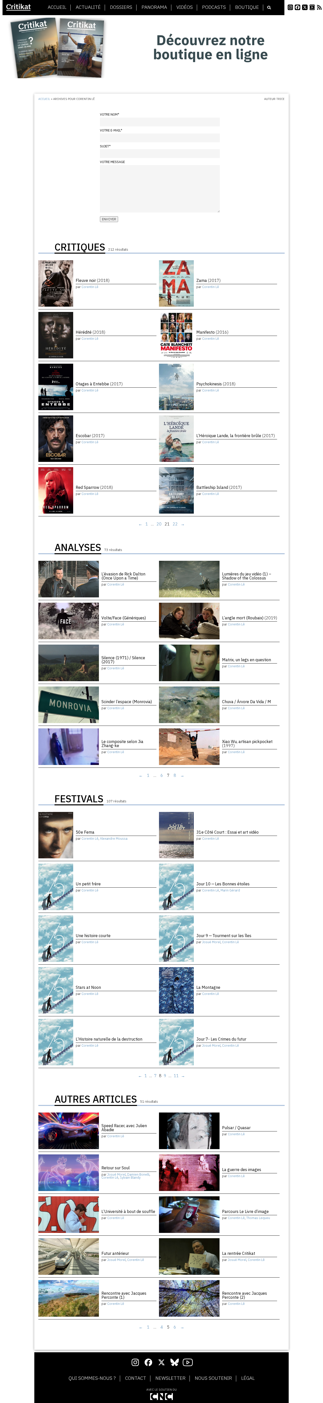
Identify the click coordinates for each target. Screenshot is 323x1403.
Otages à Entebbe (99, 383)
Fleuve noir (93, 280)
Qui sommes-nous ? (92, 1378)
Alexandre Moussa (113, 838)
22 (175, 523)
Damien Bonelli (138, 1174)
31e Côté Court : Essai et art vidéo (227, 832)
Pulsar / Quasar (236, 1127)
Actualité (88, 7)
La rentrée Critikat (238, 1253)
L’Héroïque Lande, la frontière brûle (235, 435)
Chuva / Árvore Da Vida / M (246, 701)
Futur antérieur (115, 1253)
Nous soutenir (213, 1378)
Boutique (247, 7)
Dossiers (121, 7)
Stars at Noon (88, 987)
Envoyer (109, 219)
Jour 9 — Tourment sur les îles (223, 935)
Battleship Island (219, 487)
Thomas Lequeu (258, 1218)
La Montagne (208, 987)
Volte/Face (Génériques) (123, 617)
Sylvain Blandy (130, 1177)
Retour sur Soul (115, 1167)
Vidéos (184, 7)
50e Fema (85, 832)
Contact (135, 1378)
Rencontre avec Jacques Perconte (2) (244, 1295)
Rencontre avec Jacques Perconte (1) (123, 1295)
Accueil (57, 7)
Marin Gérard (230, 890)
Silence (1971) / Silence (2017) (123, 659)
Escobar (90, 435)
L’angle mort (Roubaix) (249, 617)
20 (159, 523)
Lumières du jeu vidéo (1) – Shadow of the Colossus (246, 575)
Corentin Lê (90, 287)
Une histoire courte (93, 935)
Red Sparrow (94, 487)
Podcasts (214, 7)
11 (176, 1075)
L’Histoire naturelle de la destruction (109, 1039)
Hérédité (90, 332)
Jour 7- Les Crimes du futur (221, 1039)
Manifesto (212, 332)
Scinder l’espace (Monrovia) (126, 701)
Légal (248, 1378)
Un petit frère (88, 883)
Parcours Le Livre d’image (245, 1211)
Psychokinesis (215, 383)
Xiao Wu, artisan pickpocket (247, 743)
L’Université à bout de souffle (128, 1211)
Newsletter (170, 1378)
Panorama (154, 7)
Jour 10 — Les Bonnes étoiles (223, 883)
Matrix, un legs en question (246, 659)
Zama (208, 280)
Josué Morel (211, 942)
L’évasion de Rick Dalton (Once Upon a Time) (123, 575)
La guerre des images (241, 1169)
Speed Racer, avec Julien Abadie (124, 1127)
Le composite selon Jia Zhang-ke (122, 743)
